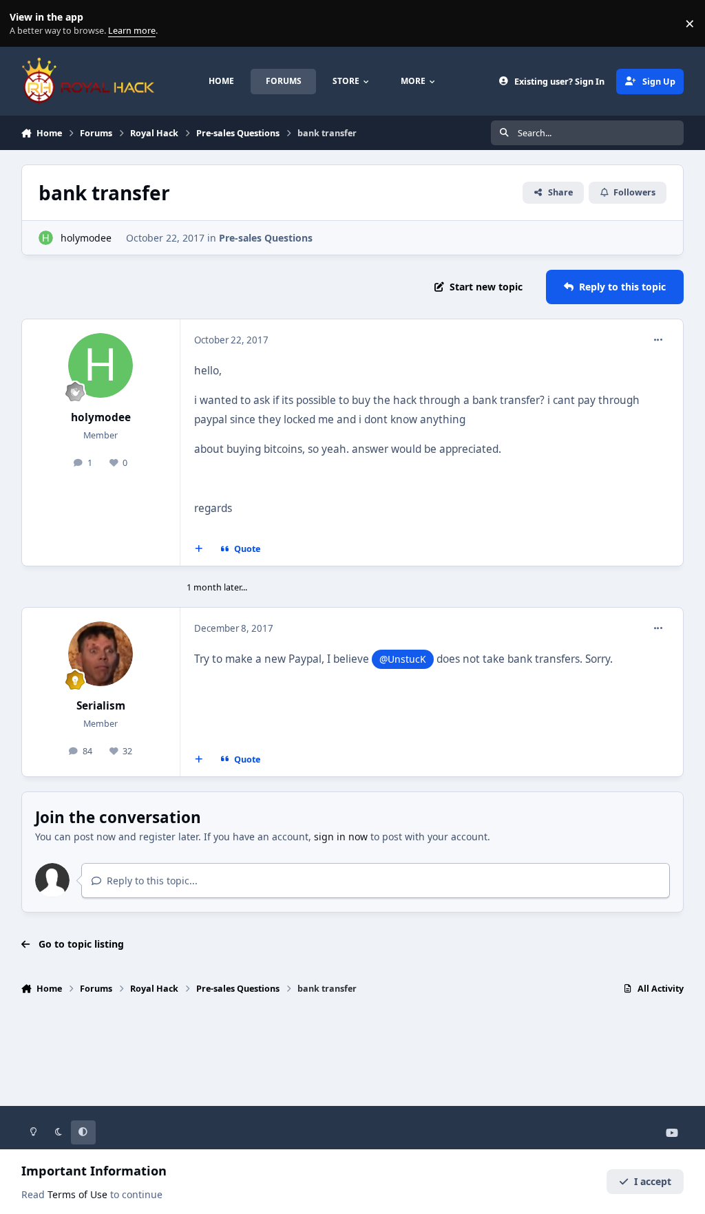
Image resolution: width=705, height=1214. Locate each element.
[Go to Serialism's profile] (100, 653)
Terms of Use (77, 1194)
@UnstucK (402, 658)
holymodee (86, 237)
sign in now (341, 836)
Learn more (26, 23)
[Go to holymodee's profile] (46, 238)
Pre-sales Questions (266, 237)
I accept (652, 1181)
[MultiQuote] (198, 549)
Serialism (100, 706)
